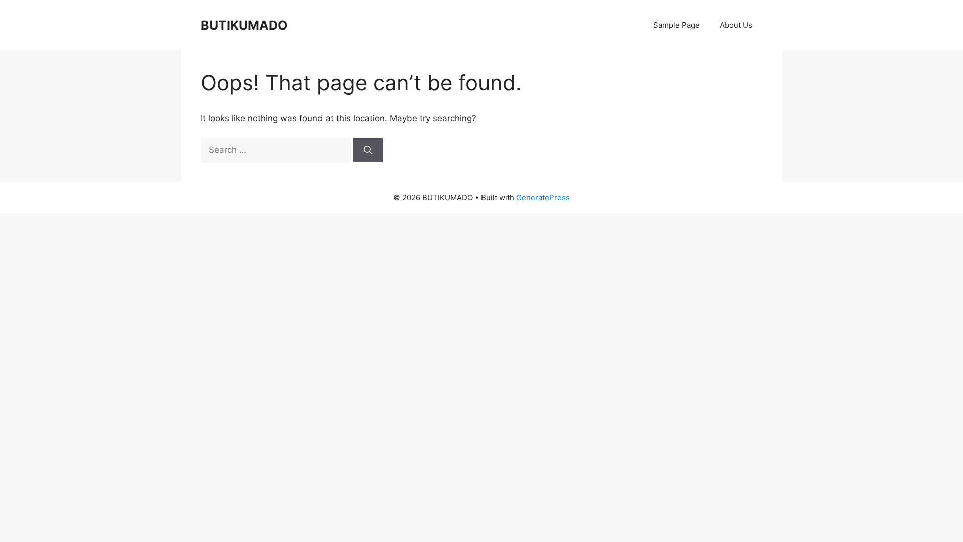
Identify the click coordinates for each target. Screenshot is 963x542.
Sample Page (676, 25)
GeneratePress (543, 197)
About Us (736, 25)
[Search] (368, 150)
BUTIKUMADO (244, 25)
